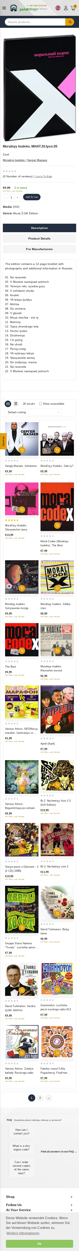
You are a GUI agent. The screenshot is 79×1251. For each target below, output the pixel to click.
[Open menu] (5, 8)
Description (39, 228)
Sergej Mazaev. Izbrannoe (21, 465)
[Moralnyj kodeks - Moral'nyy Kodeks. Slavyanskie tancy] (21, 498)
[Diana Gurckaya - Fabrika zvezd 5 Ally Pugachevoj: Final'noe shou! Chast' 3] (57, 1041)
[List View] (15, 404)
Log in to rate (43, 176)
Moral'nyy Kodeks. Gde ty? (57, 465)
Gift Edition (30, 213)
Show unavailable (53, 403)
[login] (66, 8)
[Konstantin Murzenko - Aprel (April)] (57, 709)
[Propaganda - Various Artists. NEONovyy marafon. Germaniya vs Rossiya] (21, 702)
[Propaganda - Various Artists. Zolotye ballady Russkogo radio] (21, 1041)
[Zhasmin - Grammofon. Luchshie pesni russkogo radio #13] (57, 978)
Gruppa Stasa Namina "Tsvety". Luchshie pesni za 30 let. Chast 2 (20, 947)
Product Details (39, 238)
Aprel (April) (48, 743)
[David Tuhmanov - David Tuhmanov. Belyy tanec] (57, 902)
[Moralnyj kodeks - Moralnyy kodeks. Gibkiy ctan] (57, 577)
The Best (10, 666)
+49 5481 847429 (38, 5)
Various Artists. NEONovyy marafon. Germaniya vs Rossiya (21, 732)
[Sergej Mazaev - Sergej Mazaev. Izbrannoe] (21, 439)
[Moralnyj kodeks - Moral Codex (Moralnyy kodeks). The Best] (57, 506)
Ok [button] (39, 1243)
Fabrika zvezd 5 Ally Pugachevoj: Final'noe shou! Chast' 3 (54, 1072)
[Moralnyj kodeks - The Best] (21, 639)
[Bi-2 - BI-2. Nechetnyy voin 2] (57, 839)
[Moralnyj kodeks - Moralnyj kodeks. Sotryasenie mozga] (21, 577)
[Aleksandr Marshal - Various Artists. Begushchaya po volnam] (21, 777)
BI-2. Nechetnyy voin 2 (54, 866)
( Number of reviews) (18, 176)
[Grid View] (8, 404)
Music (17, 213)
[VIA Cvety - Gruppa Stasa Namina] (21, 909)
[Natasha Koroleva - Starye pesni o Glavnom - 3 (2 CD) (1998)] (21, 839)
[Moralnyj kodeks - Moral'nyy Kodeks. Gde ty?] (57, 439)
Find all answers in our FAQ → (59, 1151)
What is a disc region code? (21, 1147)
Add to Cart (32, 197)
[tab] (39, 228)
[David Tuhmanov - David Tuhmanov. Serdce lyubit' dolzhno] (21, 979)
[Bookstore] (24, 7)
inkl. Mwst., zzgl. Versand (12, 191)
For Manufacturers (39, 249)
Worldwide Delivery (38, 9)
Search (69, 22)
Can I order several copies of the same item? (21, 1168)
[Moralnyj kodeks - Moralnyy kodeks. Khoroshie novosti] (57, 639)
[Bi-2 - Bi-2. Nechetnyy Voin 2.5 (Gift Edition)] (57, 775)
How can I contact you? (22, 1131)
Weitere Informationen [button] (22, 1233)
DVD (16, 206)
